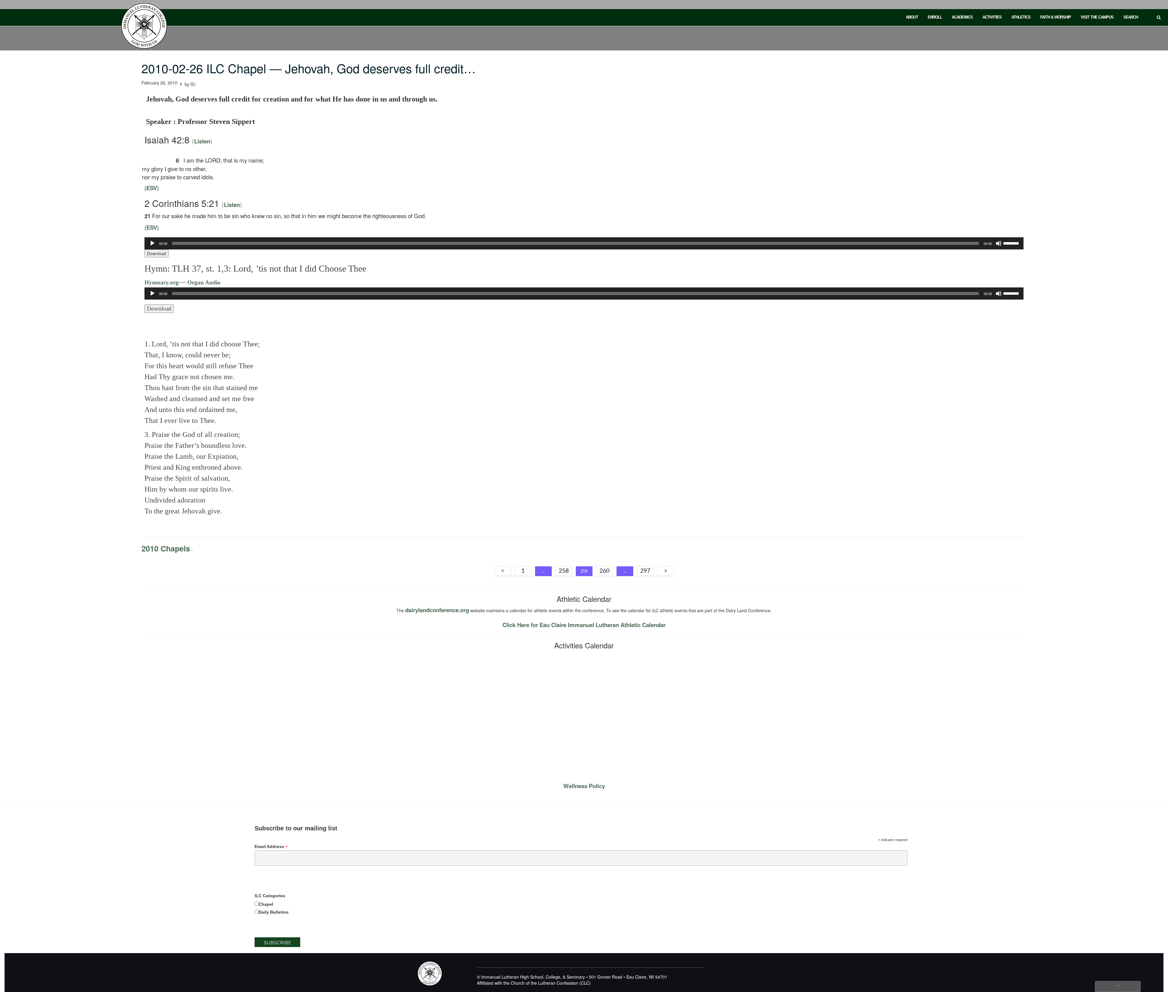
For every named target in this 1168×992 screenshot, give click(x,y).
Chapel (266, 904)
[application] (584, 243)
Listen (202, 141)
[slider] (1011, 242)
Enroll (935, 17)
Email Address (271, 847)
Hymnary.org (161, 282)
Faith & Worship (1055, 17)
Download (156, 253)
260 (605, 571)
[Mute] (999, 243)
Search (1130, 17)
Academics (962, 17)
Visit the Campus (1097, 17)
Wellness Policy (584, 786)
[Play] (152, 243)
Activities (992, 17)
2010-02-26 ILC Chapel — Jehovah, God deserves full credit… (308, 68)
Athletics (1021, 17)
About (912, 17)
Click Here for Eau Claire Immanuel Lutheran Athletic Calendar (584, 625)
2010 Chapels (165, 548)
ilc (193, 84)
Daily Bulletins (274, 912)
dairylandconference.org (437, 610)
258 (564, 571)
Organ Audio (203, 282)
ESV (151, 188)
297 (645, 571)
